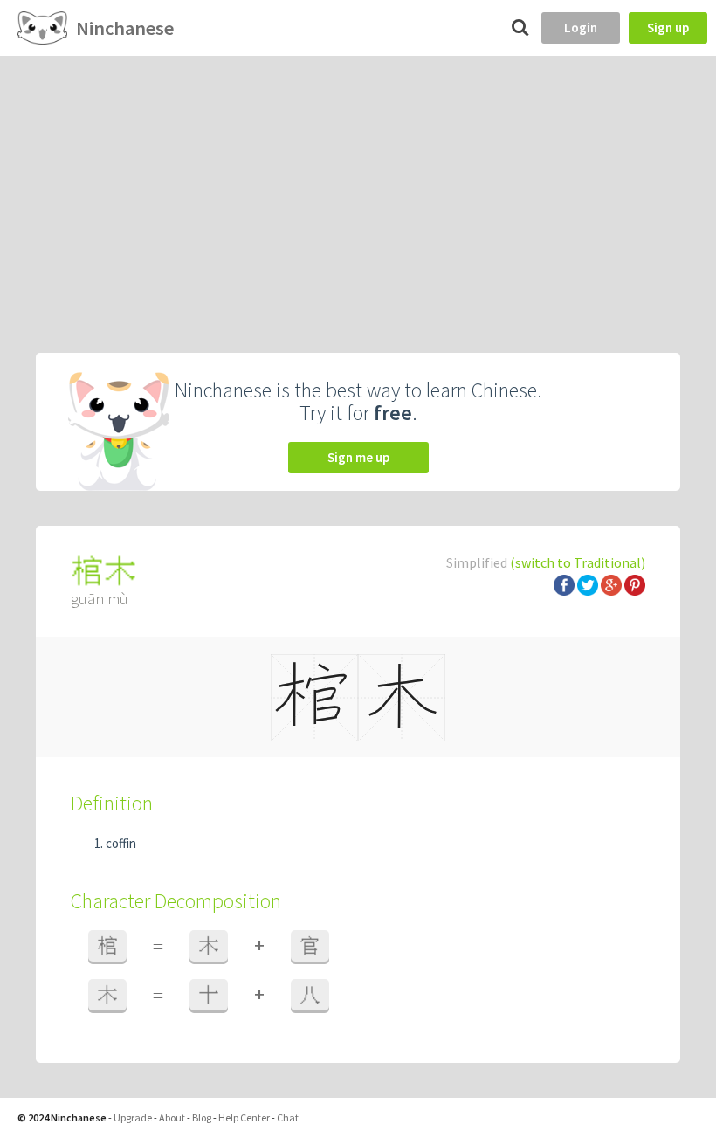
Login (580, 27)
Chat (288, 1117)
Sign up (668, 27)
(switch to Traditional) (577, 562)
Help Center (244, 1117)
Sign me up (358, 457)
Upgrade (133, 1117)
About (172, 1117)
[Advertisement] (358, 187)
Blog (201, 1117)
